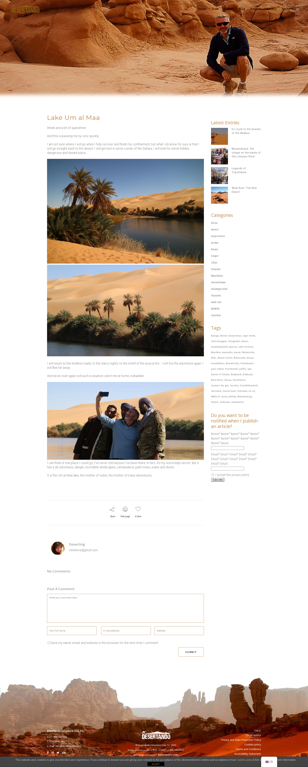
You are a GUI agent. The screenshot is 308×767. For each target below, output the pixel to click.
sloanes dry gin (220, 385)
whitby (232, 396)
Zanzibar (216, 315)
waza (224, 396)
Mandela (216, 352)
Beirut (223, 335)
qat (249, 369)
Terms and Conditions (248, 749)
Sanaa (227, 380)
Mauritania (217, 275)
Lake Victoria (245, 346)
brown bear (235, 335)
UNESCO (215, 396)
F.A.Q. (257, 730)
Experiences (218, 236)
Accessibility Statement (247, 753)
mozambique (218, 282)
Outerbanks (247, 363)
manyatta (227, 352)
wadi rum (216, 302)
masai (237, 352)
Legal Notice (253, 735)
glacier (233, 346)
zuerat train (229, 391)
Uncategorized (219, 289)
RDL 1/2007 (159, 749)
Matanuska (248, 352)
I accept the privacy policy (232, 475)
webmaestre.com (168, 754)
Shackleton (239, 380)
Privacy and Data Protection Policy (241, 739)
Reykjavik (236, 374)
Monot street (225, 357)
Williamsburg (244, 396)
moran (250, 357)
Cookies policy (252, 744)
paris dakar (217, 369)
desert (215, 229)
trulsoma (242, 391)
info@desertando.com (68, 746)
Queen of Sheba (220, 374)
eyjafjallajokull (219, 346)
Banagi (215, 335)
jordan (214, 242)
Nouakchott (232, 363)
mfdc (213, 357)
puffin (242, 369)
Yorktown (225, 402)
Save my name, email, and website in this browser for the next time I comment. (105, 643)
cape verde (249, 335)
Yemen (214, 402)
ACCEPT (156, 764)
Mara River (217, 380)
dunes (244, 341)
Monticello (239, 357)
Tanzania (216, 295)
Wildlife (215, 308)
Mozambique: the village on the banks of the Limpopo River (246, 152)
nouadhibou (218, 363)
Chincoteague (219, 341)
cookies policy (245, 759)
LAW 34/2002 (176, 749)
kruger (215, 256)
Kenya (214, 249)
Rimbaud (248, 374)
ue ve (252, 391)
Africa (214, 223)
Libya (214, 262)
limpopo (216, 269)
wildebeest (238, 402)
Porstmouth (231, 369)
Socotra (234, 385)
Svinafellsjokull (249, 385)
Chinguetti (234, 341)
